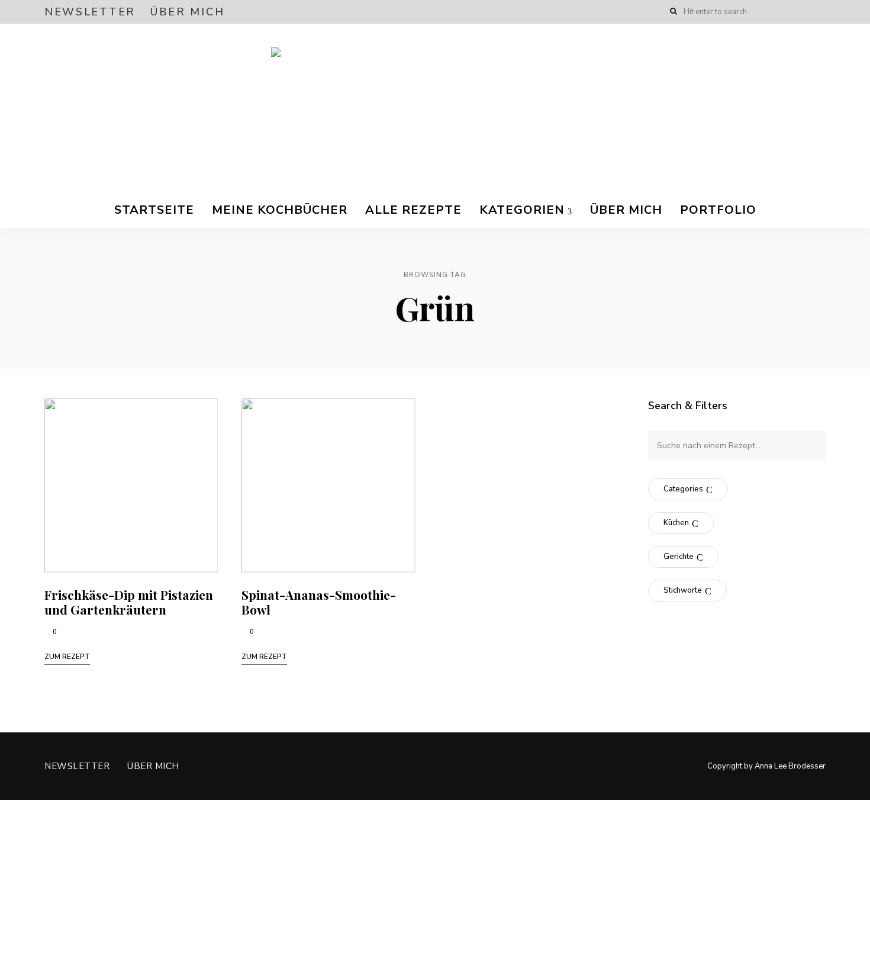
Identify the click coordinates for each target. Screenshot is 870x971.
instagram (797, 12)
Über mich (187, 12)
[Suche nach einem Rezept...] (737, 445)
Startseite (154, 210)
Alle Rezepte (413, 210)
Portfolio (718, 210)
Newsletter (90, 12)
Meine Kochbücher (279, 210)
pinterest (821, 12)
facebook (773, 12)
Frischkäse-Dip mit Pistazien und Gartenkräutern (128, 602)
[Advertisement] (355, 883)
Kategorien (522, 210)
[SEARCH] (808, 446)
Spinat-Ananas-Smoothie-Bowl (318, 602)
